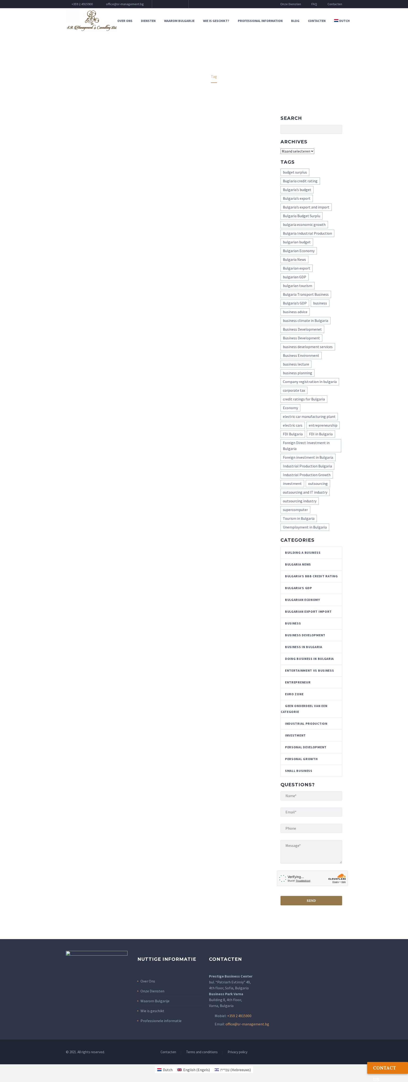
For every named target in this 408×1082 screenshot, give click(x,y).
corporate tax (294, 390)
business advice (295, 311)
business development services (308, 346)
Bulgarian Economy (298, 250)
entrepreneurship (323, 425)
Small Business (298, 771)
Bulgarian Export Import (308, 611)
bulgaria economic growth (304, 224)
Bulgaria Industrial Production (307, 233)
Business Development (301, 338)
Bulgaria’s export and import (306, 207)
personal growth (301, 759)
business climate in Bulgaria (305, 320)
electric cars (292, 425)
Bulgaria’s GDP (295, 303)
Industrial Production (306, 723)
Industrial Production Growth (307, 474)
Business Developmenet (302, 329)
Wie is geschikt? (216, 21)
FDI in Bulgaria (321, 434)
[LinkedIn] (169, 4)
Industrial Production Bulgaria (307, 466)
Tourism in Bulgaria (298, 518)
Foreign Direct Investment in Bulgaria (306, 445)
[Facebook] (162, 4)
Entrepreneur (297, 682)
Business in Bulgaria (303, 647)
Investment (295, 735)
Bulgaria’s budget (297, 189)
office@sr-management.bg (125, 4)
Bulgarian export (296, 268)
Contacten (334, 4)
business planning (297, 372)
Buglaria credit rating (300, 181)
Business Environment (301, 355)
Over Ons (147, 981)
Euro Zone (294, 694)
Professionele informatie (161, 1020)
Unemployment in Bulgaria (305, 527)
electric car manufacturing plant (309, 416)
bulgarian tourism (297, 285)
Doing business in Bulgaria (309, 659)
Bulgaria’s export (296, 198)
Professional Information (260, 21)
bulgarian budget (297, 242)
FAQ (314, 4)
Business (293, 623)
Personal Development (306, 747)
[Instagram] (176, 4)
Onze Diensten (290, 4)
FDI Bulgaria (293, 434)
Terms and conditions (202, 1052)
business (320, 303)
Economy (290, 407)
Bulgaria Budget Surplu (301, 215)
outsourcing (318, 483)
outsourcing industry (299, 501)
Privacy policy (237, 1052)
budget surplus (295, 172)
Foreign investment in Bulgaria (308, 457)
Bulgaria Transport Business (306, 294)
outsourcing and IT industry (305, 492)
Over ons (124, 21)
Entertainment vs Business (309, 670)
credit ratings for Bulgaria (304, 399)
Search (337, 129)
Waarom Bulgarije (179, 21)
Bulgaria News (294, 259)
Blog (295, 21)
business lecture (296, 364)
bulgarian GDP (294, 277)
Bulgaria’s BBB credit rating (311, 576)
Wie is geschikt (152, 1010)
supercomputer (295, 509)
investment (292, 483)
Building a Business (302, 552)
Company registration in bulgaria (310, 381)
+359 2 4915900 (82, 4)
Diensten (148, 21)
